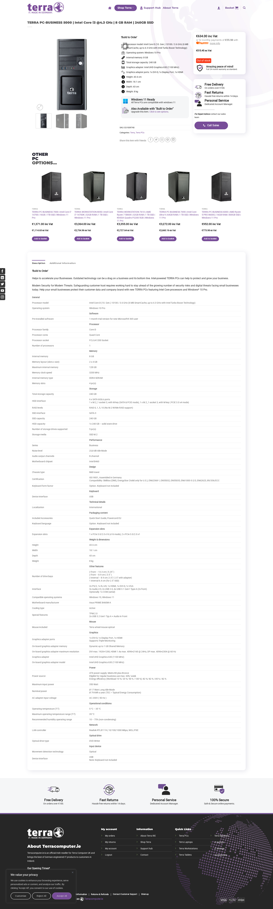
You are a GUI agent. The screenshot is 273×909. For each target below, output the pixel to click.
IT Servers (219, 842)
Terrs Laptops (186, 842)
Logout (108, 855)
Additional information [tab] (63, 263)
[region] (41, 886)
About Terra (170, 7)
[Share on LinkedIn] (173, 139)
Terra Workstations (188, 848)
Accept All (62, 896)
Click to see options (158, 111)
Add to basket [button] (40, 239)
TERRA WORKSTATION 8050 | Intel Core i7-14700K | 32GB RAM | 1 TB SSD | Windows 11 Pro (93, 215)
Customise (20, 896)
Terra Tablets (185, 855)
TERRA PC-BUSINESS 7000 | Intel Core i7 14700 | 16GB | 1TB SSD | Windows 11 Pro (51, 215)
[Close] (72, 872)
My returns (110, 842)
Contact (144, 855)
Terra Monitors (221, 835)
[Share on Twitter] (156, 139)
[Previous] (41, 75)
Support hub (146, 848)
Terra (132, 132)
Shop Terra (125, 7)
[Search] (244, 8)
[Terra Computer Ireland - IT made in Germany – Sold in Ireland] (45, 7)
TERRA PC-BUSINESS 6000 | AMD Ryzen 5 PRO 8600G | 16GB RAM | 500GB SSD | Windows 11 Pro (221, 215)
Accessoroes (220, 855)
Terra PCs (140, 132)
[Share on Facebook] (150, 139)
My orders (110, 835)
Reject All (41, 896)
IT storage (219, 848)
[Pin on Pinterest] (167, 139)
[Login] (218, 7)
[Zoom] (40, 107)
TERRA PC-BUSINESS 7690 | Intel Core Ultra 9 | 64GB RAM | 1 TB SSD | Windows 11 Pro (179, 215)
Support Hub (152, 7)
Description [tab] (38, 263)
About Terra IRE (148, 835)
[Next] (103, 75)
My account (111, 848)
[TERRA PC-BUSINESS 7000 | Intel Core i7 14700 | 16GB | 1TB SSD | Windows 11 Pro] (51, 187)
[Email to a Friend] (162, 139)
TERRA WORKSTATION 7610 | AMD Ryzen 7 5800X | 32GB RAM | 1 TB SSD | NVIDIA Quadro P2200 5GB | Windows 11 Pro (136, 216)
